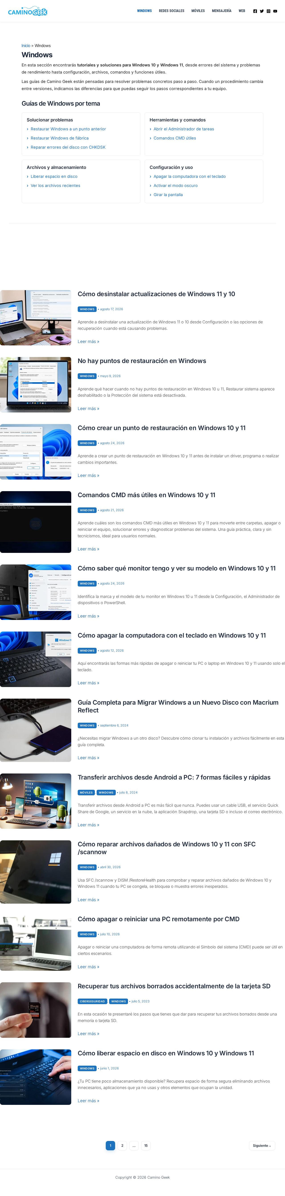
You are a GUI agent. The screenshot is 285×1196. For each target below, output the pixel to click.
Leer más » (88, 342)
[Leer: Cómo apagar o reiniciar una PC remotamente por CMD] (35, 942)
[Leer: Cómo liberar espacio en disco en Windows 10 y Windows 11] (35, 1076)
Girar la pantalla (168, 194)
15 (146, 1145)
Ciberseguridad (92, 1001)
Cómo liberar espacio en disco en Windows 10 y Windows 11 (166, 1053)
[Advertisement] (142, 257)
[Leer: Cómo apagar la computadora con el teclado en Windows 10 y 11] (35, 659)
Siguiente (262, 1145)
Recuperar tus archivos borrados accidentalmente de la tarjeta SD (174, 986)
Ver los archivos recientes (55, 185)
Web (242, 11)
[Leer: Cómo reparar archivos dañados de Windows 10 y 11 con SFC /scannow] (35, 871)
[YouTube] (275, 11)
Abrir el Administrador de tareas (184, 129)
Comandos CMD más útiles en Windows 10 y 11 (147, 495)
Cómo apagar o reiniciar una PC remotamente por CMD (159, 919)
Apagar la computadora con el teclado (190, 176)
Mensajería (222, 11)
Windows (144, 11)
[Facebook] (255, 11)
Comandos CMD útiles (175, 138)
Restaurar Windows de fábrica (60, 138)
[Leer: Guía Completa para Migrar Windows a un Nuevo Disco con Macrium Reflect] (35, 729)
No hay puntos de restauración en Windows (142, 361)
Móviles (198, 11)
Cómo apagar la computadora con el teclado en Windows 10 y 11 (172, 635)
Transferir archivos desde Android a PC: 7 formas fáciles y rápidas (174, 777)
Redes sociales (171, 11)
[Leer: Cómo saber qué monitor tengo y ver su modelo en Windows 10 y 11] (35, 592)
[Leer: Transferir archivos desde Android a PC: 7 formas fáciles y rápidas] (35, 800)
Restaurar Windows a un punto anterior (68, 129)
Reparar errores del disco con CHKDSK (68, 147)
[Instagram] (269, 11)
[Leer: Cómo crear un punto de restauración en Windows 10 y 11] (35, 451)
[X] (262, 11)
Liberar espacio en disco (54, 176)
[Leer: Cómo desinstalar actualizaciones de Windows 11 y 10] (35, 317)
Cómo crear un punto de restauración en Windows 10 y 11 (162, 428)
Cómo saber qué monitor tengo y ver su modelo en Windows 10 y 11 (177, 568)
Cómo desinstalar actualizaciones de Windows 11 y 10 (156, 294)
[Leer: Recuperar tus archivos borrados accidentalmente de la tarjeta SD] (35, 1009)
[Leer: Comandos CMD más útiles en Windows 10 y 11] (35, 521)
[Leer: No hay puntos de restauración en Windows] (35, 384)
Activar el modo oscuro (176, 185)
